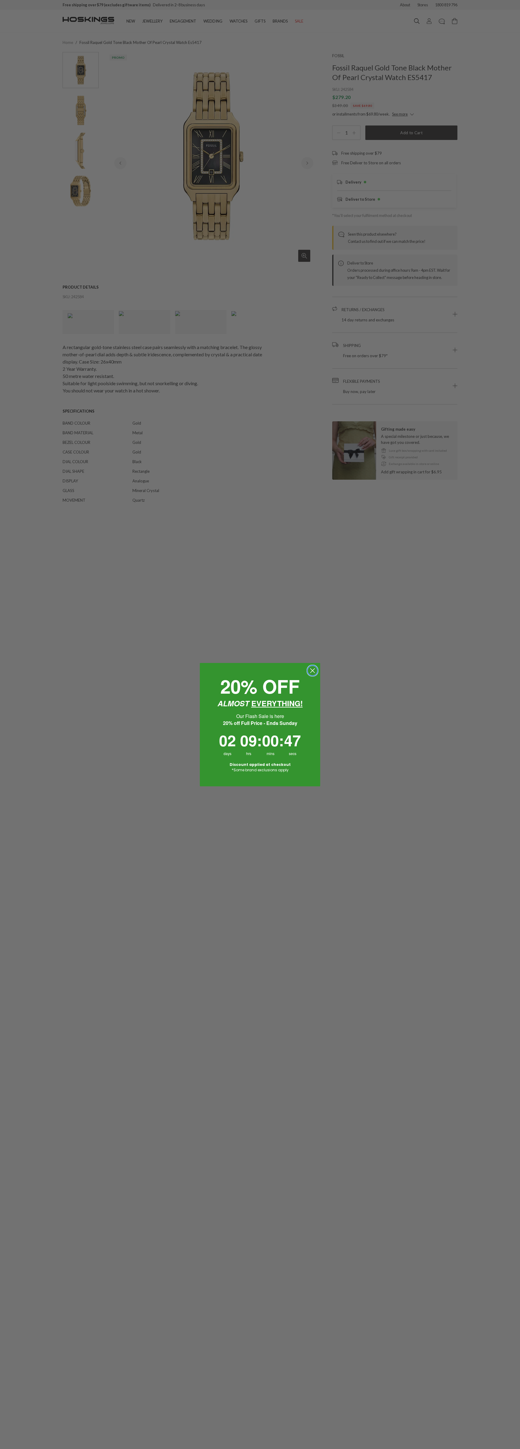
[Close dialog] (312, 670)
